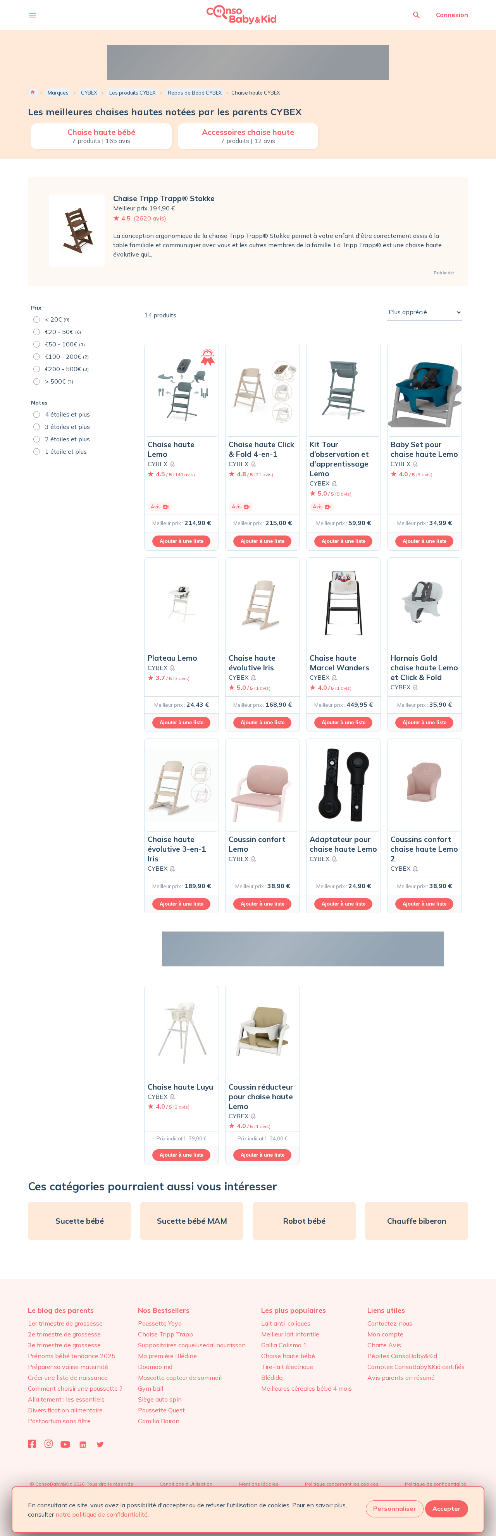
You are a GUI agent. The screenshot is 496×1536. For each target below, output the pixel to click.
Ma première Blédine (167, 1356)
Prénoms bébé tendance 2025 (71, 1356)
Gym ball (150, 1388)
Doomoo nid (155, 1367)
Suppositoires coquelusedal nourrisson (192, 1345)
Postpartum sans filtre (59, 1421)
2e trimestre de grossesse (64, 1334)
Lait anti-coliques (285, 1323)
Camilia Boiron (158, 1421)
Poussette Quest (161, 1410)
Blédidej (272, 1377)
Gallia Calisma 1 (284, 1345)
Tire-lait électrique (287, 1367)
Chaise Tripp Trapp (165, 1334)
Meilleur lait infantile (290, 1334)
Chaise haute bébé (288, 1356)
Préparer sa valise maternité (68, 1367)
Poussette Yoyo (160, 1323)
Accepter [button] (446, 1508)
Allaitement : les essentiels (66, 1399)
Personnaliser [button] (394, 1508)
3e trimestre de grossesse (64, 1345)
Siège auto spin (160, 1399)
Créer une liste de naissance (68, 1377)
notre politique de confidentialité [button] (101, 1514)
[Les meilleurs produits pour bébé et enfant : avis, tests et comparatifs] (231, 14)
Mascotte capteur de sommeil (180, 1377)
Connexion (452, 15)
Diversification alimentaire (65, 1410)
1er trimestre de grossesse (65, 1323)
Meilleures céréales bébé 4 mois (306, 1388)
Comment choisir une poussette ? (75, 1388)
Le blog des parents (61, 1310)
